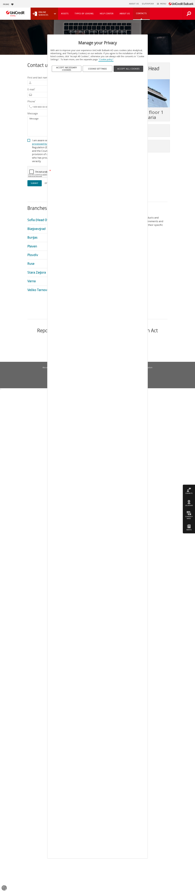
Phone (31, 101)
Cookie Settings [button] (97, 68)
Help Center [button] (106, 13)
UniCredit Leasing (77, 31)
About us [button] (125, 13)
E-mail (31, 89)
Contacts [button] (141, 13)
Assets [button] (65, 13)
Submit (34, 183)
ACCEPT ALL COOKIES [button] (128, 68)
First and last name (38, 77)
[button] (161, 4)
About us (46, 367)
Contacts (93, 31)
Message (32, 113)
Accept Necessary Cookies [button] (66, 68)
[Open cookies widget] (4, 888)
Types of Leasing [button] (84, 13)
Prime (7, 4)
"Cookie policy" (105, 59)
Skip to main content (114, 4)
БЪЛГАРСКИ (148, 4)
